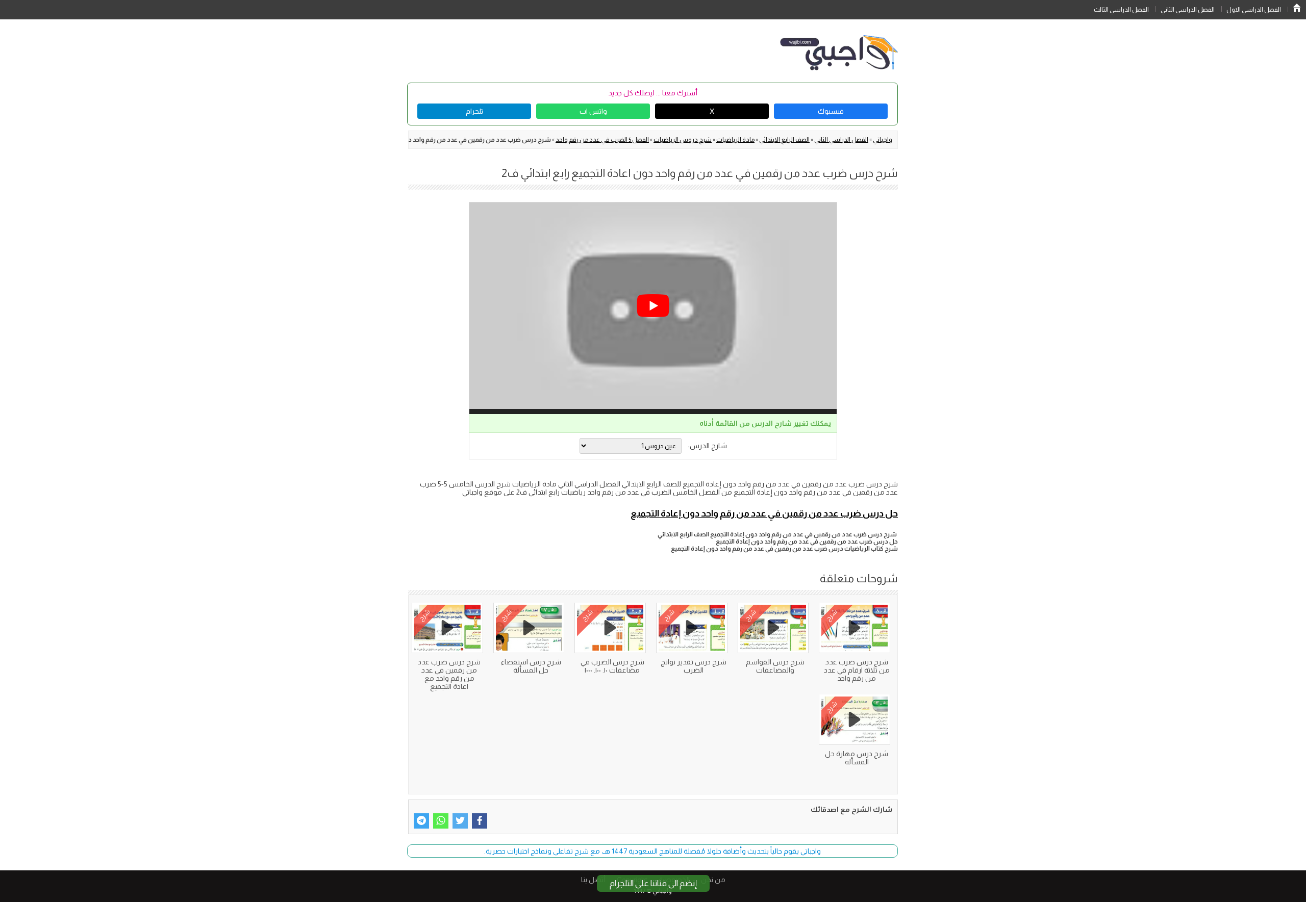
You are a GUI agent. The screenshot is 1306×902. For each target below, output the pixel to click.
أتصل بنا (593, 879)
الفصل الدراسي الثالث (1121, 9)
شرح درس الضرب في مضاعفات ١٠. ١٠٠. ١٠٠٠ (612, 666)
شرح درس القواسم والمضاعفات (775, 666)
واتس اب (593, 111)
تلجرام (474, 111)
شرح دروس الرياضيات (683, 139)
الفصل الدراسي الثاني (1188, 9)
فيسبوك (831, 111)
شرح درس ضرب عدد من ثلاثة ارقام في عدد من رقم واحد (857, 670)
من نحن (713, 879)
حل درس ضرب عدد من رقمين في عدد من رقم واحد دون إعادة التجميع (764, 513)
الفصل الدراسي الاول (1253, 9)
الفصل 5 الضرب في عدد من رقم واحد (602, 139)
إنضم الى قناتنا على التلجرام (653, 883)
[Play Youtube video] (653, 305)
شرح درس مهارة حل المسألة (856, 758)
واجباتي (882, 139)
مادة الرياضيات (735, 139)
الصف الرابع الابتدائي (784, 139)
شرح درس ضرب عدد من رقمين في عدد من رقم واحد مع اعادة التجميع (449, 674)
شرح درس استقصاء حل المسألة (531, 666)
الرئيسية (1297, 7)
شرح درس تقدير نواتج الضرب (693, 666)
